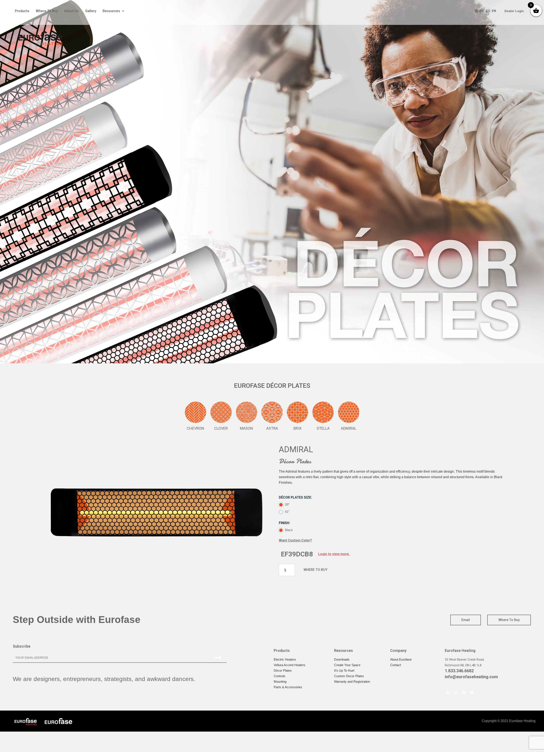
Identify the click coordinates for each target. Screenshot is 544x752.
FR (494, 11)
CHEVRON (195, 428)
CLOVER (221, 428)
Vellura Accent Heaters (289, 665)
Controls (279, 676)
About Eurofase (401, 659)
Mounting (280, 681)
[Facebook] (448, 693)
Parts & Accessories (288, 687)
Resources (111, 11)
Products (22, 11)
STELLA (323, 428)
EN (481, 11)
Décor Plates (283, 670)
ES (488, 11)
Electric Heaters (285, 659)
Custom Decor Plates (349, 676)
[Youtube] (472, 693)
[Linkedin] (464, 693)
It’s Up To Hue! (344, 670)
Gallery (90, 11)
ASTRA (272, 428)
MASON (246, 428)
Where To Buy (47, 11)
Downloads (342, 659)
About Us (71, 11)
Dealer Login (514, 11)
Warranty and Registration (352, 681)
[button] (315, 570)
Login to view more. (334, 554)
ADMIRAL (348, 428)
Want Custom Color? (295, 540)
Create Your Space (347, 665)
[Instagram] (456, 693)
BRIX (297, 428)
